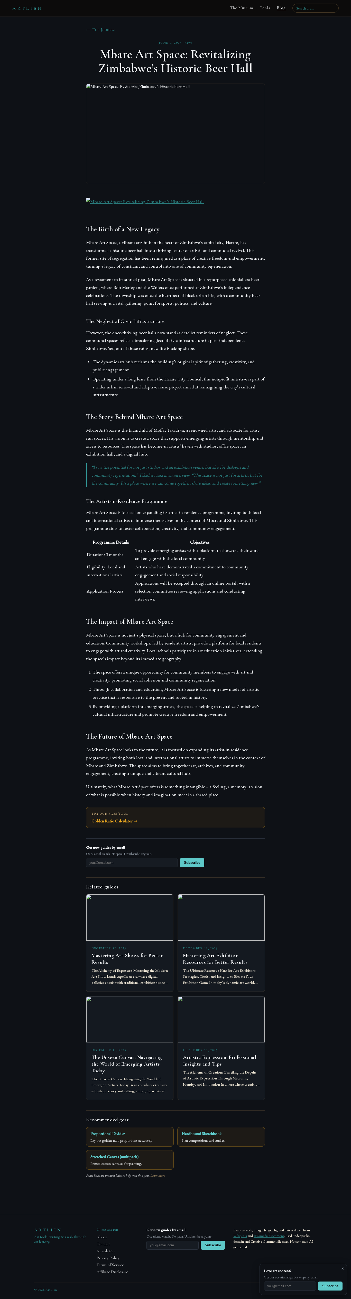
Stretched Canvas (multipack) (114, 1156)
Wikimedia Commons (269, 1235)
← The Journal (101, 29)
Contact (103, 1244)
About (102, 1237)
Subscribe (192, 863)
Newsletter (106, 1251)
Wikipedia (240, 1235)
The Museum (241, 7)
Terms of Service (110, 1264)
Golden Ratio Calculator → (114, 821)
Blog (281, 7)
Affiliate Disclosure (112, 1271)
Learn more (157, 1175)
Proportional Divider (107, 1133)
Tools (265, 7)
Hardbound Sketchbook (202, 1133)
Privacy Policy (108, 1258)
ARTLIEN (27, 8)
